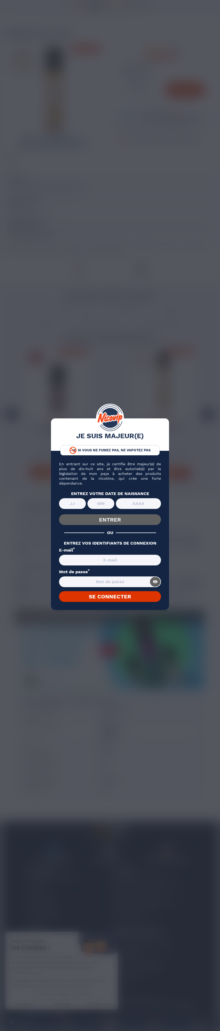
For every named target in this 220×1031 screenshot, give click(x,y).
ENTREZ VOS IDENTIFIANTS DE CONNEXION (110, 543)
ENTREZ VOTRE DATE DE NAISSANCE (110, 493)
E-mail (67, 550)
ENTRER (110, 519)
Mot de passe (74, 571)
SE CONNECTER (110, 596)
